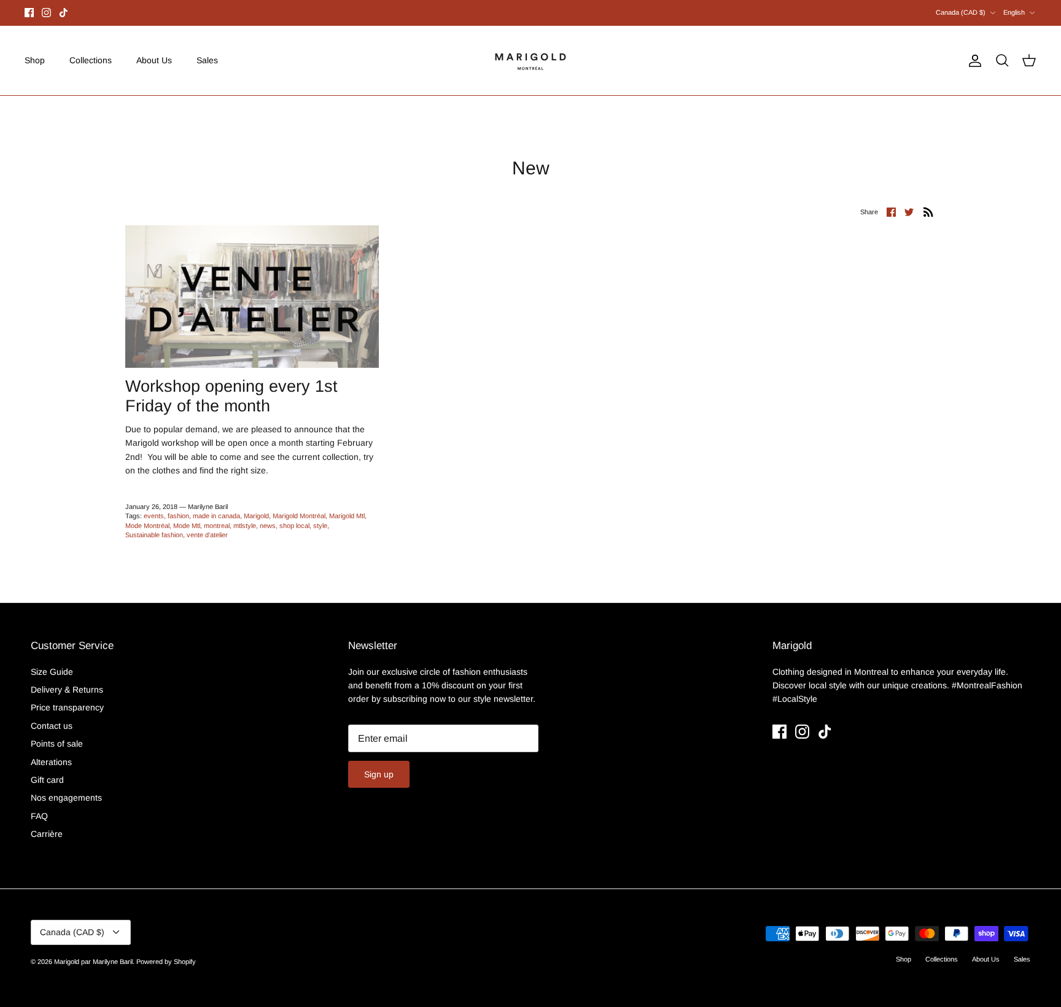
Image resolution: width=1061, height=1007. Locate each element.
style (320, 525)
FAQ (39, 816)
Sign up (379, 774)
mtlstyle (244, 525)
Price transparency (67, 707)
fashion (178, 515)
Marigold (256, 515)
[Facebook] (29, 12)
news (268, 525)
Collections (90, 60)
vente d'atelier (207, 534)
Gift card (47, 780)
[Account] (972, 60)
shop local (294, 525)
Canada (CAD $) (960, 12)
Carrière (47, 834)
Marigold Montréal (299, 515)
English (1014, 12)
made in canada (216, 515)
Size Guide (52, 672)
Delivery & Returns (67, 689)
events (154, 515)
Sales (207, 60)
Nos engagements (66, 798)
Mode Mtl (186, 525)
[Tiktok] (63, 12)
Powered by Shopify (166, 961)
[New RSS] (928, 211)
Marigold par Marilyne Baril (93, 961)
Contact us (51, 726)
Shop (35, 60)
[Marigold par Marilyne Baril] (530, 60)
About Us (154, 60)
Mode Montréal (147, 525)
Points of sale (57, 743)
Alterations (51, 762)
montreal (217, 525)
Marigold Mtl (347, 515)
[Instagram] (46, 12)
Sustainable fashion (154, 534)
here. (596, 14)
